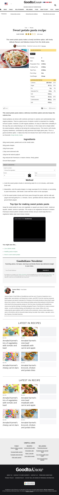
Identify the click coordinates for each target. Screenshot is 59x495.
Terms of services (23, 274)
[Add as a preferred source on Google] (29, 483)
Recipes (31, 27)
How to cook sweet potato (12, 254)
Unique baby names (15, 14)
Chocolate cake (29, 450)
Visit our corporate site (49, 489)
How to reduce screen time (17, 448)
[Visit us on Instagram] (45, 2)
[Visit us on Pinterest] (47, 2)
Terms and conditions (45, 475)
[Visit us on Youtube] (51, 2)
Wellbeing (29, 9)
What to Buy (44, 9)
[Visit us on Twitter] (44, 2)
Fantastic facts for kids (17, 454)
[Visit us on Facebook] (43, 2)
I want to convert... (7, 168)
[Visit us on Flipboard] (48, 2)
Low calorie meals (9, 248)
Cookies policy (19, 477)
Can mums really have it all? (42, 455)
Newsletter (53, 108)
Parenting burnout (42, 448)
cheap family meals (17, 135)
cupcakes (47, 312)
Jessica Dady (22, 46)
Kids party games (16, 457)
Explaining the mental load (42, 451)
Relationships (19, 9)
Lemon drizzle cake (29, 448)
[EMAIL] (13, 292)
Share (6, 108)
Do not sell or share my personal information (39, 477)
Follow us (45, 108)
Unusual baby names (16, 452)
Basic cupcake (29, 453)
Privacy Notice (48, 274)
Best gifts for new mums (49, 14)
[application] (29, 229)
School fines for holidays (32, 14)
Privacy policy (9, 477)
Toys (51, 9)
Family (11, 9)
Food (36, 9)
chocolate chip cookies (38, 312)
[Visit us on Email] (49, 2)
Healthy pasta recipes (11, 251)
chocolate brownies (17, 314)
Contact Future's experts (22, 475)
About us (9, 475)
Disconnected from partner (42, 459)
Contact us (34, 475)
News (5, 9)
